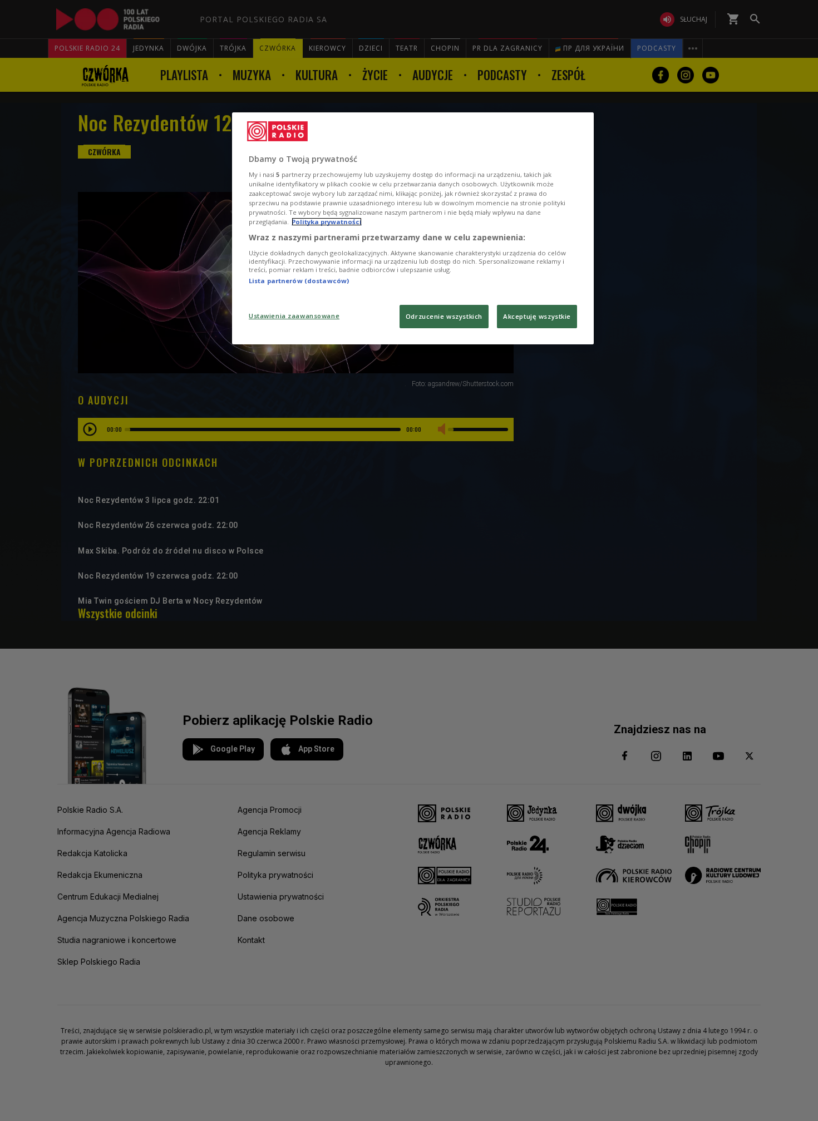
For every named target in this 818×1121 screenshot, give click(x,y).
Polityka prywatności (327, 222)
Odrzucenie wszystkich (444, 316)
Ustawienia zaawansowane (294, 316)
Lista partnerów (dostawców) (299, 280)
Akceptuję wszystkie (537, 316)
